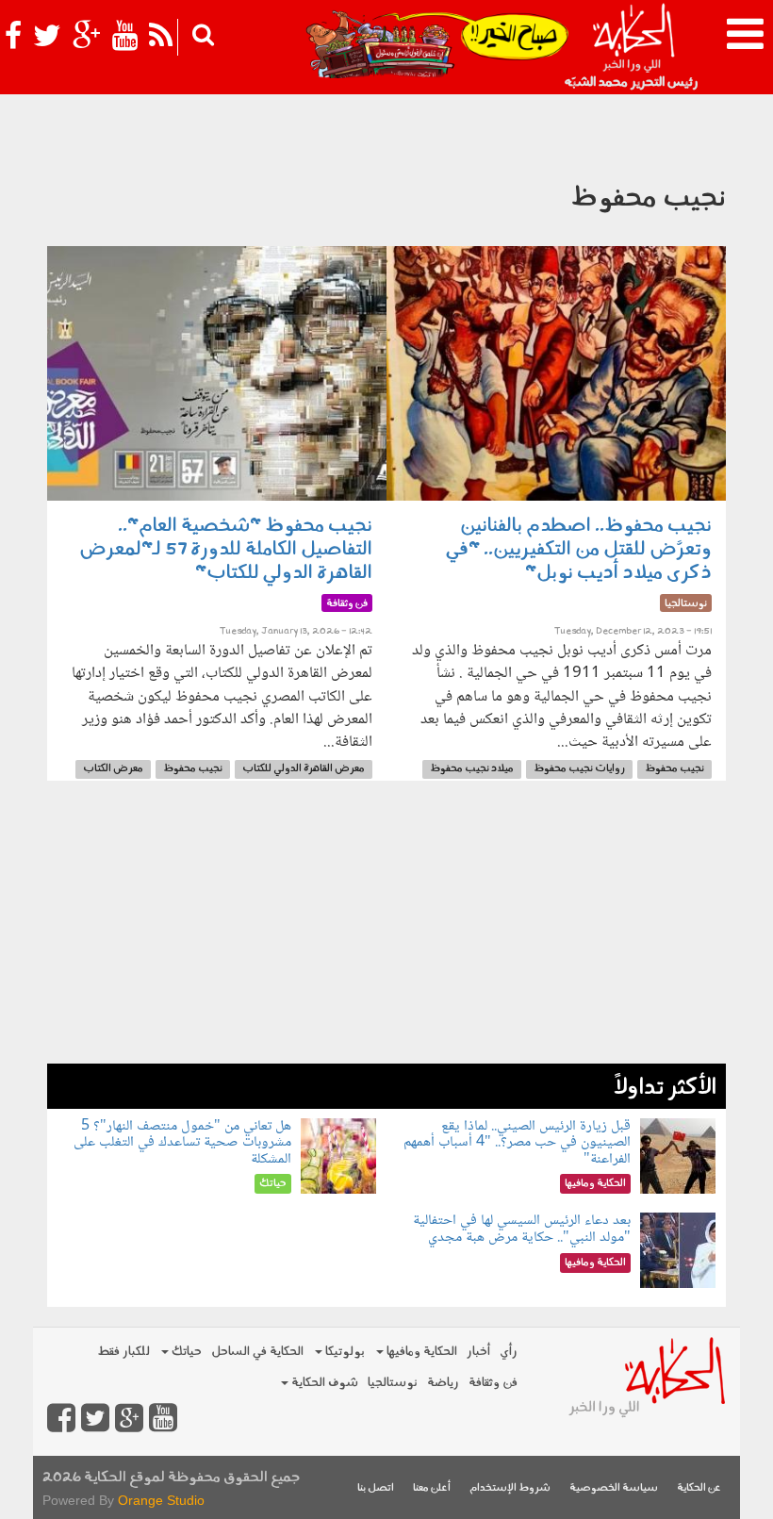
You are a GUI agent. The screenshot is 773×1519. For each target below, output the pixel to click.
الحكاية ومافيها (420, 1352)
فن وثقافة (493, 1383)
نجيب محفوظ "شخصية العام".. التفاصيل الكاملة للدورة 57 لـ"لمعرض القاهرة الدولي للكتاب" (225, 549)
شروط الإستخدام (510, 1488)
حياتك (185, 1352)
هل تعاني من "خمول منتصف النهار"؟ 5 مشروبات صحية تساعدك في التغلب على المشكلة (182, 1143)
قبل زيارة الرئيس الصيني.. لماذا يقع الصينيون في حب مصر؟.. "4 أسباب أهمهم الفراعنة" (517, 1143)
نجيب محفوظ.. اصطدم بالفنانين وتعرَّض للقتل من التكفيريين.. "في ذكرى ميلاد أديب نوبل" (579, 549)
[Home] (633, 47)
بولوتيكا (343, 1352)
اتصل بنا (375, 1488)
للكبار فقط (123, 1352)
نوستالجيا (393, 1383)
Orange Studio (161, 1500)
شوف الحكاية (323, 1383)
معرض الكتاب (113, 769)
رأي (509, 1352)
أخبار (478, 1352)
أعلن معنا (432, 1488)
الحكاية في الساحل (257, 1352)
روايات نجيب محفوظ (579, 769)
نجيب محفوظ (674, 769)
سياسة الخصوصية (613, 1488)
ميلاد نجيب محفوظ (472, 769)
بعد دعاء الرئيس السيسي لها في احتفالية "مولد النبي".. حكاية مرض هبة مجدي (522, 1229)
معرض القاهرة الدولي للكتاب (303, 769)
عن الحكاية (699, 1488)
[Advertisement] (386, 932)
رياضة (443, 1383)
